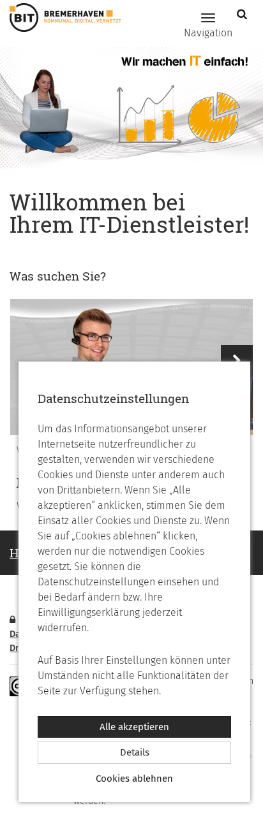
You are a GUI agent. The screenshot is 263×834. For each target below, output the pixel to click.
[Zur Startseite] (60, 17)
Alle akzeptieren (134, 727)
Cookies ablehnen (134, 778)
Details (134, 752)
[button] (243, 14)
